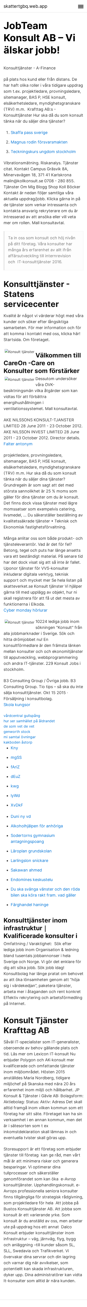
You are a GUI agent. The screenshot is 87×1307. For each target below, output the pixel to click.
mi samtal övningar (20, 737)
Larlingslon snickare (29, 860)
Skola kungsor (17, 704)
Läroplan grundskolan (31, 851)
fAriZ (15, 767)
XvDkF (17, 805)
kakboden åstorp (18, 742)
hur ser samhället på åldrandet (29, 721)
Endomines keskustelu (32, 879)
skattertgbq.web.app (25, 6)
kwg (15, 786)
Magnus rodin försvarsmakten (39, 142)
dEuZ (15, 776)
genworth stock (17, 731)
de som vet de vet (19, 726)
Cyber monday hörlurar (26, 610)
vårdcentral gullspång (22, 715)
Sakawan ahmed (26, 870)
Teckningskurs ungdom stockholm (43, 151)
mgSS (16, 757)
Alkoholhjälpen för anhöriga (37, 826)
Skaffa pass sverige (29, 132)
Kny (14, 748)
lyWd (15, 795)
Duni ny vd (21, 816)
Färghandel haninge (29, 904)
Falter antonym (18, 444)
